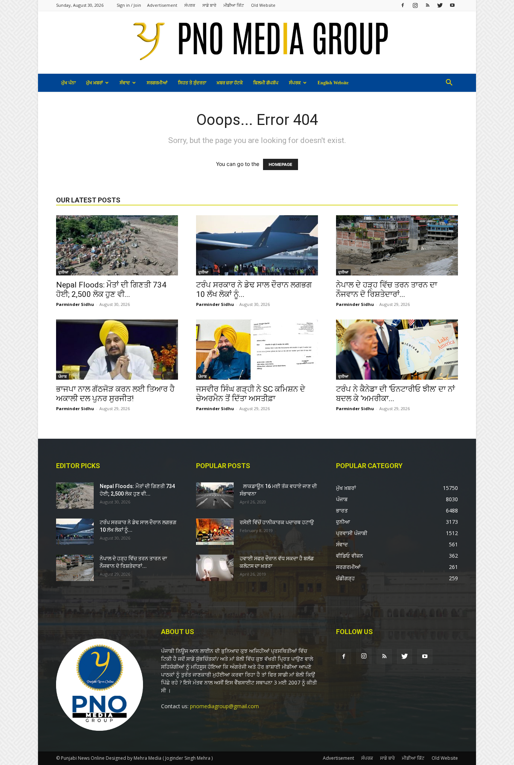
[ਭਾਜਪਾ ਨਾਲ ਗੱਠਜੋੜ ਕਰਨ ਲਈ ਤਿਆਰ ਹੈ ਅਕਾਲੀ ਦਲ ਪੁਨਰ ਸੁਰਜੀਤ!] (117, 349)
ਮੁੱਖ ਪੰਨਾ (68, 82)
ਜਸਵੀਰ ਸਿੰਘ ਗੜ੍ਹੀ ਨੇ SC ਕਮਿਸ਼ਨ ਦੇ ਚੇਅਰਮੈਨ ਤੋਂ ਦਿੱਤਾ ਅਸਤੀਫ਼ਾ (250, 394)
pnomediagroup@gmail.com (224, 706)
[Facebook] (402, 5)
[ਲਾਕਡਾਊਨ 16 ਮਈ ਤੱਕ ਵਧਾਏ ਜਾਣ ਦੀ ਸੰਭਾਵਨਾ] (215, 495)
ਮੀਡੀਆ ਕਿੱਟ (234, 5)
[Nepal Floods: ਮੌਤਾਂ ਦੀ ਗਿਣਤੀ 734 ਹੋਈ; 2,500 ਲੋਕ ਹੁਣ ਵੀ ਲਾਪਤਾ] (117, 245)
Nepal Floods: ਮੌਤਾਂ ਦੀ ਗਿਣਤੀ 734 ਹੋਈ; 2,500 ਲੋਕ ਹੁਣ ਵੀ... (111, 289)
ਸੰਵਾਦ (125, 82)
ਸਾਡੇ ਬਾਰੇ (209, 5)
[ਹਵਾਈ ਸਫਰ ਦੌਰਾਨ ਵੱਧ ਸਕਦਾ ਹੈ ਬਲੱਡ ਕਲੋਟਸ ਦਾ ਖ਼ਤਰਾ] (215, 568)
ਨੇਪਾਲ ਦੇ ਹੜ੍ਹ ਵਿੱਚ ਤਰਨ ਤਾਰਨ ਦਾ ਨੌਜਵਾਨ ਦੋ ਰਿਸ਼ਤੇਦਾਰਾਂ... (386, 289)
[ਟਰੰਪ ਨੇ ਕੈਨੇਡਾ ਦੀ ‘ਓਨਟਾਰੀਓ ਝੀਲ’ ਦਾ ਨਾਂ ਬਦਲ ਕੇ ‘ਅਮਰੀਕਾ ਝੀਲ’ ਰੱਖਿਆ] (397, 349)
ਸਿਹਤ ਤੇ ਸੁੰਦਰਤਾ (192, 82)
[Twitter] (440, 5)
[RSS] (427, 5)
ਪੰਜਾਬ (62, 376)
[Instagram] (415, 5)
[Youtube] (452, 5)
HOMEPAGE (280, 164)
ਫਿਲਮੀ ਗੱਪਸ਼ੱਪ (265, 82)
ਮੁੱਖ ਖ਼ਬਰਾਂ (94, 82)
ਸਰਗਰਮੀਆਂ (157, 82)
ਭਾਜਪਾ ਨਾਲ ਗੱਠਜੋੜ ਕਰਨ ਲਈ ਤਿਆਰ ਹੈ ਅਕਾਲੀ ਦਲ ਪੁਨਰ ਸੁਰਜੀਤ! (115, 394)
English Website (333, 82)
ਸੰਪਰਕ (189, 5)
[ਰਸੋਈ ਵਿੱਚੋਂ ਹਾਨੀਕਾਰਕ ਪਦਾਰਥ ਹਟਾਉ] (215, 532)
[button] (449, 83)
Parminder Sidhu (75, 304)
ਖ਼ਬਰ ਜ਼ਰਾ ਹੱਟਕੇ (230, 82)
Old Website (263, 5)
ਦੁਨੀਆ (63, 272)
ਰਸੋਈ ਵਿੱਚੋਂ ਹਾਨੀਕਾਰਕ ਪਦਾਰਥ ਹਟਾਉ (277, 522)
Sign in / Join (129, 5)
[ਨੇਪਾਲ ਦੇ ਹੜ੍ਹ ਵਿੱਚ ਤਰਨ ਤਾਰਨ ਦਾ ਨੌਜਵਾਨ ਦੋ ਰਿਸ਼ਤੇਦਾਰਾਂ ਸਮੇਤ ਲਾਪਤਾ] (397, 245)
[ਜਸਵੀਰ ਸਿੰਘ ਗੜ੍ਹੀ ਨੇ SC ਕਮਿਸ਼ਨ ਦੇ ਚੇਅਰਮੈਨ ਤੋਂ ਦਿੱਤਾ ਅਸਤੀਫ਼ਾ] (257, 349)
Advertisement (162, 5)
